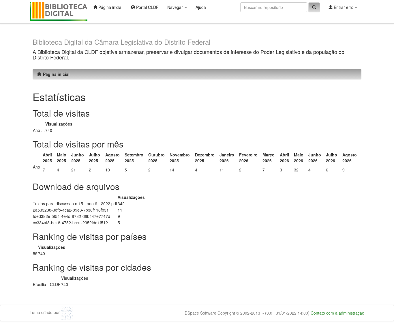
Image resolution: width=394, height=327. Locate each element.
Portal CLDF (147, 7)
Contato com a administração (337, 313)
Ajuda (201, 7)
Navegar (175, 7)
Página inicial (109, 7)
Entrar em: (343, 7)
